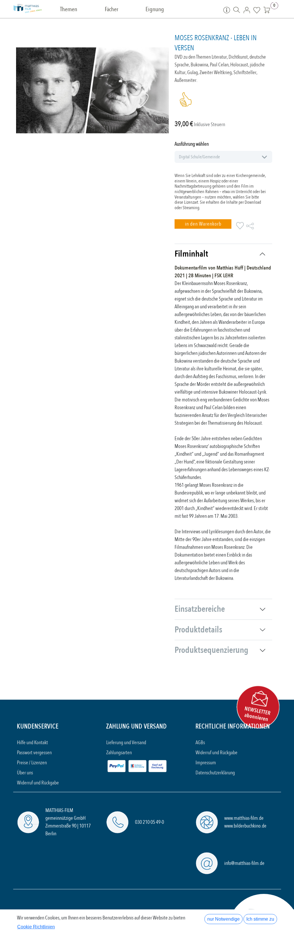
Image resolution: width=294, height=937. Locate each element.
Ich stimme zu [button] (260, 919)
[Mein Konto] (246, 9)
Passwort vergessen (34, 752)
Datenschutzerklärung (215, 772)
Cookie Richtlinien (36, 926)
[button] (203, 224)
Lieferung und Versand (126, 742)
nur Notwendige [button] (223, 919)
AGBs (200, 742)
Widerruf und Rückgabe (38, 782)
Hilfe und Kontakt (32, 742)
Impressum (206, 762)
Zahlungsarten (119, 752)
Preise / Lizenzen (32, 762)
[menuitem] (68, 9)
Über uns (25, 772)
